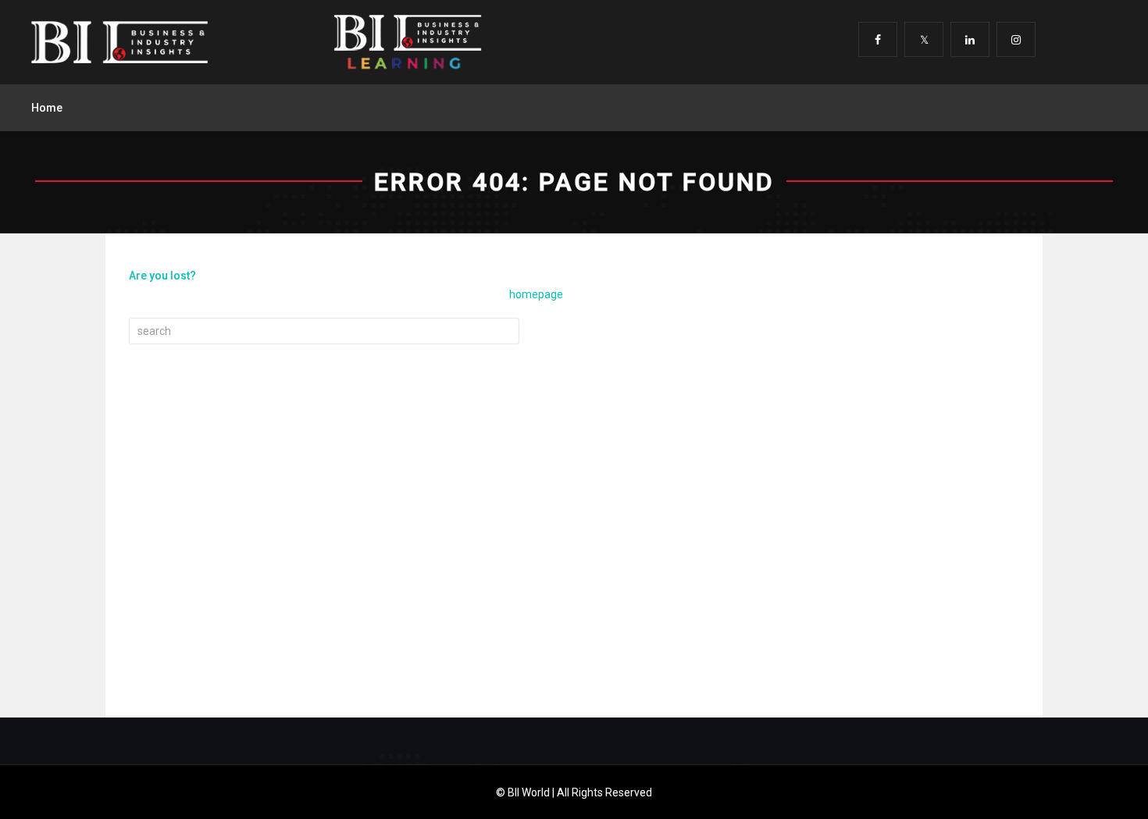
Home (46, 107)
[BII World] (119, 42)
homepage (536, 294)
